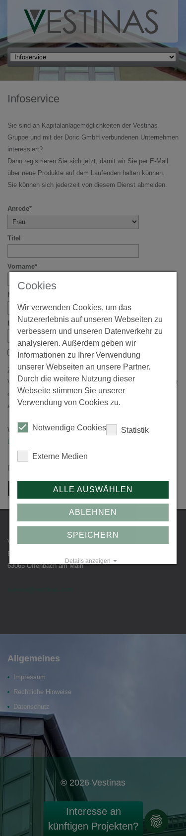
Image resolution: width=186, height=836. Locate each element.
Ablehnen (93, 512)
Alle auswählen (93, 489)
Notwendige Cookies (69, 427)
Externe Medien (60, 456)
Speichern (93, 535)
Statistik (135, 430)
